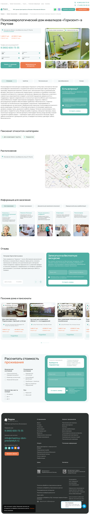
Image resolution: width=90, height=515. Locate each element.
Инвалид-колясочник (13, 377)
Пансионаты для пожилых (69, 422)
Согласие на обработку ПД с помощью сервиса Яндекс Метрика (52, 498)
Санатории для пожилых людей (71, 437)
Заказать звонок (83, 9)
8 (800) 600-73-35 (83, 2)
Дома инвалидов (24, 14)
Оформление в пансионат (44, 435)
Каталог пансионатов (15, 3)
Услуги (24, 3)
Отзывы (39, 425)
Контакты (47, 3)
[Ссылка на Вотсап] (55, 9)
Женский (28, 395)
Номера (81, 81)
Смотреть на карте (9, 31)
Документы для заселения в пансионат (49, 206)
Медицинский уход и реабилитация (76, 206)
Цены (42, 3)
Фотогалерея (40, 429)
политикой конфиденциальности (75, 276)
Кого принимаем (9, 206)
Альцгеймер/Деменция (30, 378)
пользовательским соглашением (58, 277)
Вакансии (39, 433)
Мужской (28, 392)
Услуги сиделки (41, 456)
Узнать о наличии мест (10, 65)
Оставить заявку (75, 111)
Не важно (10, 394)
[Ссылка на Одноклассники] (15, 448)
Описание (9, 81)
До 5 (8, 399)
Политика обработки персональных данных (49, 485)
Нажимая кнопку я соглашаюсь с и (67, 277)
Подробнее (14, 336)
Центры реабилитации (68, 429)
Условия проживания (26, 206)
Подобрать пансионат (68, 9)
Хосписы (64, 427)
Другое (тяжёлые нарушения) (31, 384)
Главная (3, 14)
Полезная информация (34, 3)
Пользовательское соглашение (45, 490)
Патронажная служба (43, 450)
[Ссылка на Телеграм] (6, 448)
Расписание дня (43, 81)
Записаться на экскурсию (31, 65)
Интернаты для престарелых (70, 435)
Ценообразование (63, 81)
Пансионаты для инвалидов (70, 439)
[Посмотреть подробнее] (14, 310)
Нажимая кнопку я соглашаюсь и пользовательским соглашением (75, 105)
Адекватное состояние (29, 374)
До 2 (8, 396)
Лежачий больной (12, 379)
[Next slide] (87, 44)
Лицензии (40, 427)
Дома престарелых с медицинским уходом (47, 447)
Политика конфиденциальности (46, 492)
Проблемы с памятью (32, 381)
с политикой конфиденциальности (75, 105)
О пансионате (4, 3)
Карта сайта (40, 495)
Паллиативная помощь (43, 454)
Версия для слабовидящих (47, 501)
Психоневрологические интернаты (72, 433)
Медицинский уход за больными (46, 452)
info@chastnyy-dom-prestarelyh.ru (15, 439)
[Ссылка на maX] (59, 9)
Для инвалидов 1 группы (12, 137)
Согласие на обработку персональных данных (50, 487)
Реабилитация (41, 458)
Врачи (39, 422)
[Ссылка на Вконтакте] (12, 448)
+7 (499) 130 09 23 (83, 5)
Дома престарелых (67, 425)
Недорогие (30, 137)
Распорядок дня (41, 431)
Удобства (25, 81)
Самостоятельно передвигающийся (13, 374)
